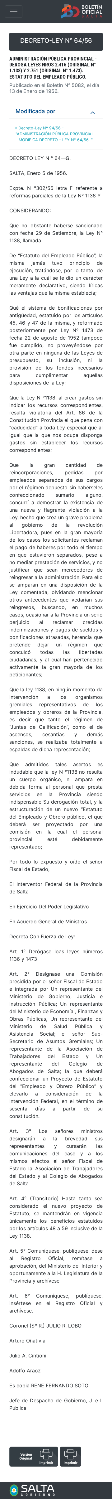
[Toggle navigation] (13, 11)
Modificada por (35, 111)
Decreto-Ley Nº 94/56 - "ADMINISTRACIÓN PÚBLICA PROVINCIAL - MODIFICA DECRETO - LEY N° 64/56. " (55, 134)
